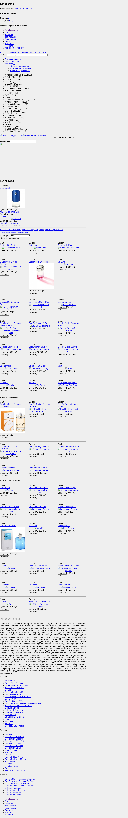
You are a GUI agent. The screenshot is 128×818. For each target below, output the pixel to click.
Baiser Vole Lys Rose (38, 262)
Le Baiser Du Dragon (38, 366)
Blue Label (5, 188)
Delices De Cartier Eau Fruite (18, 697)
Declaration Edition (37, 507)
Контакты (9, 44)
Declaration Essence (67, 507)
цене (16, 232)
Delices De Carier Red (39, 302)
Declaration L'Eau (8, 526)
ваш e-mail (5, 141)
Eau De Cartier (64, 302)
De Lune (61, 262)
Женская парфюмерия (20, 66)
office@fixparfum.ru (23, 8)
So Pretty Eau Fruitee (67, 383)
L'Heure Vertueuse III (38, 468)
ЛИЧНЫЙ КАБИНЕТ (14, 48)
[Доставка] (11, 135)
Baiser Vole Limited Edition (17, 685)
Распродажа (10, 39)
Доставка (9, 41)
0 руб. (12, 20)
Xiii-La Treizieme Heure (39, 601)
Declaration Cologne (67, 488)
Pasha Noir (5, 585)
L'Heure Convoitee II (9, 347)
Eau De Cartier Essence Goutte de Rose (11, 324)
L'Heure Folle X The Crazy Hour (9, 447)
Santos (3, 601)
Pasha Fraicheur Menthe (69, 566)
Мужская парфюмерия (20, 68)
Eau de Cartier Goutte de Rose (18, 706)
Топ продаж (10, 37)
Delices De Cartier (8, 245)
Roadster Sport (64, 585)
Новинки (9, 35)
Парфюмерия (11, 30)
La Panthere (5, 366)
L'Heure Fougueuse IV (39, 446)
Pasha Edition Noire (38, 566)
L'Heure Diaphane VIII (67, 347)
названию (23, 232)
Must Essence (64, 526)
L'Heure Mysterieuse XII (68, 446)
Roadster (33, 585)
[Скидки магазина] (34, 135)
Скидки (8, 32)
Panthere (4, 383)
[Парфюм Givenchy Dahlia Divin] (12, 176)
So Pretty (33, 383)
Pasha (3, 566)
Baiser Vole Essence (67, 245)
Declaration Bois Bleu (38, 488)
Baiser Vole (34, 245)
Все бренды (10, 64)
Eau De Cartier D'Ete (38, 323)
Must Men (33, 526)
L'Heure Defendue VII (38, 347)
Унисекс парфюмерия (20, 71)
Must (60, 366)
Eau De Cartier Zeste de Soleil (18, 783)
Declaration (5, 488)
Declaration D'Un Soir (10, 507)
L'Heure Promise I (8, 468)
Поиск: (3, 55)
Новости (9, 46)
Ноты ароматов (12, 61)
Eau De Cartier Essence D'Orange (20, 779)
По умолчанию (7, 232)
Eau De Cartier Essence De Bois (19, 781)
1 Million (4, 216)
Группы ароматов (13, 59)
